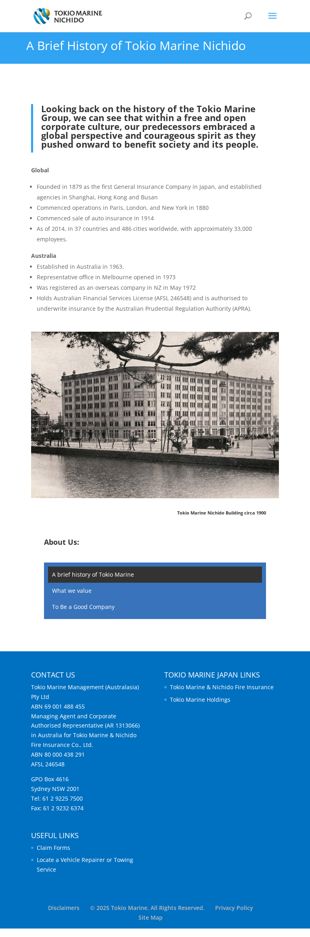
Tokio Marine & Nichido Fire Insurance (222, 687)
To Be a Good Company (83, 607)
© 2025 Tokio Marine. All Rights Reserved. (147, 908)
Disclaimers (64, 908)
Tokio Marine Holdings (200, 699)
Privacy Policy (234, 908)
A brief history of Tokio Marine (93, 574)
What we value (72, 590)
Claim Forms (53, 847)
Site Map (150, 917)
